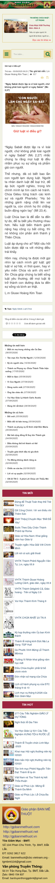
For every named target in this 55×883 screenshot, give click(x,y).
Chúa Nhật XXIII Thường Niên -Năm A (39, 26)
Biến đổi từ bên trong (17, 421)
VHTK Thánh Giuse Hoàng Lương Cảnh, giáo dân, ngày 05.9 (33, 581)
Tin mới (27, 493)
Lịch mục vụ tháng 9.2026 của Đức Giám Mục (31, 694)
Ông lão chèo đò (15, 392)
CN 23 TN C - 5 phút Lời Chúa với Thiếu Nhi (28, 478)
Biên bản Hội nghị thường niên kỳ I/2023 (33, 761)
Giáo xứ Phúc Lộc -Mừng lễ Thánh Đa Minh (29, 787)
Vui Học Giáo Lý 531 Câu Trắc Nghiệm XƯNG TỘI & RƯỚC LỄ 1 (32, 734)
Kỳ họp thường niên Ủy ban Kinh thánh (32, 634)
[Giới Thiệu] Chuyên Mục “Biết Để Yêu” (33, 520)
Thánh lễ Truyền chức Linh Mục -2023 (32, 744)
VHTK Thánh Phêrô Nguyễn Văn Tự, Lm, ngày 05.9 (33, 562)
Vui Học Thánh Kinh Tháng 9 (30, 601)
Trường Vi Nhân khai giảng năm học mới (32, 661)
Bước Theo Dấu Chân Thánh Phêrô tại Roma (30, 529)
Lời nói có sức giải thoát (27, 553)
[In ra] (42, 77)
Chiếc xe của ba (14, 468)
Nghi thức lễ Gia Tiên (26, 722)
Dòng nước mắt (14, 387)
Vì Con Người (13, 381)
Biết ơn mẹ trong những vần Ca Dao (24, 349)
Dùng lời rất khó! (15, 405)
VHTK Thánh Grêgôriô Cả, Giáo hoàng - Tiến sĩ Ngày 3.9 (32, 590)
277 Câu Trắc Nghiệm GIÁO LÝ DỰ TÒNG (31, 715)
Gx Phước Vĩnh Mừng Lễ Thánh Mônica (32, 651)
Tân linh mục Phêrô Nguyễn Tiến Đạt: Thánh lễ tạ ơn (33, 770)
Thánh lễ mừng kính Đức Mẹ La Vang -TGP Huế (32, 643)
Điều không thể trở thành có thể (22, 443)
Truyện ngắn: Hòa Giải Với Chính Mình (33, 546)
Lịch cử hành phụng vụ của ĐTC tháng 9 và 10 (32, 685)
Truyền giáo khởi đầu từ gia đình (22, 451)
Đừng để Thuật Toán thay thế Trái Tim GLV (33, 503)
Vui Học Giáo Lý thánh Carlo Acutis (24, 397)
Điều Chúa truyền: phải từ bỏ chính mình (30, 669)
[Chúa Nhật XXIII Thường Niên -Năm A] (16, 26)
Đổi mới (11, 416)
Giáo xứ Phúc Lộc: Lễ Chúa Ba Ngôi (31, 796)
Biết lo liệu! (12, 376)
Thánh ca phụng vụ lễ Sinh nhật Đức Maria (27, 426)
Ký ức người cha (15, 362)
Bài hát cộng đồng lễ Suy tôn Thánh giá (26, 435)
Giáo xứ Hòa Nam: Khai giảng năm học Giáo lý (31, 537)
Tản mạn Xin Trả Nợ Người (20, 357)
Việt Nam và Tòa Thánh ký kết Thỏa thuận (31, 779)
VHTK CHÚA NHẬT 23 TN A (30, 617)
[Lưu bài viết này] (48, 77)
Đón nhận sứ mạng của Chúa (31, 676)
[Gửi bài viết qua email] (37, 77)
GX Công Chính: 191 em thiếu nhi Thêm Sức (33, 512)
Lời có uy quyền (15, 473)
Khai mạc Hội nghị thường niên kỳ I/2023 (33, 753)
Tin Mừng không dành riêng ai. (22, 459)
